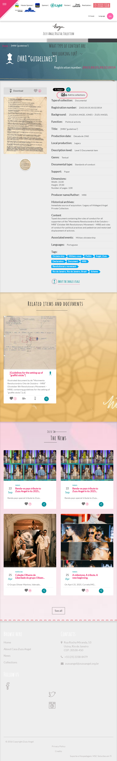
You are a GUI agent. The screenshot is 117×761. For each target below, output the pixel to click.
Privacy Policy (58, 746)
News (7, 655)
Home (5, 45)
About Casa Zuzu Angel (17, 649)
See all (58, 610)
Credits (58, 751)
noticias (19, 571)
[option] (25, 125)
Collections (10, 662)
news (17, 485)
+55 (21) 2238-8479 (76, 656)
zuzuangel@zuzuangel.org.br (82, 663)
